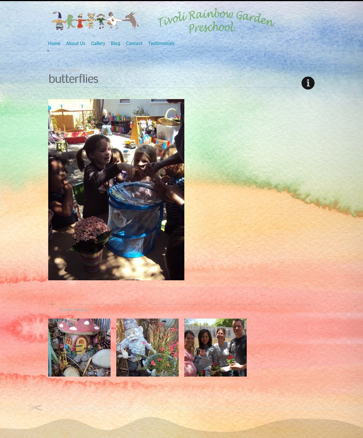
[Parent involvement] (215, 375)
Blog (115, 43)
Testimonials (161, 43)
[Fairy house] (79, 375)
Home (54, 43)
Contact (134, 43)
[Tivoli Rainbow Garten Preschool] (95, 29)
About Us (75, 43)
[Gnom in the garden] (147, 375)
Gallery (98, 43)
